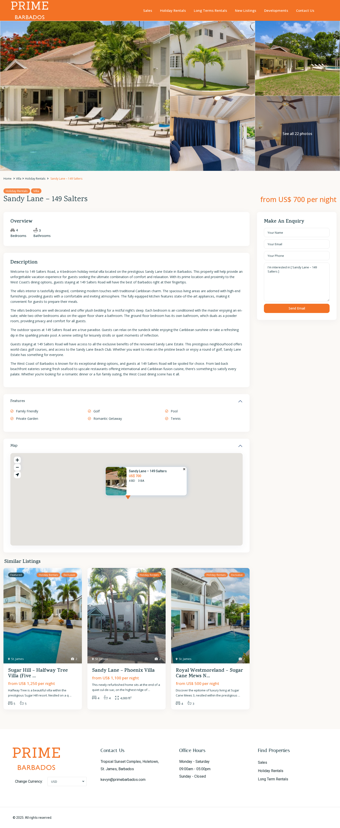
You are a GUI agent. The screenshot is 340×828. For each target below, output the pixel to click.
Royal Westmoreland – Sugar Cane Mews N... (209, 673)
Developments (276, 10)
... (70, 695)
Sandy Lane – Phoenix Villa (123, 671)
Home (7, 179)
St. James (17, 659)
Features (17, 401)
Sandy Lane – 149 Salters (148, 471)
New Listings (245, 10)
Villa (18, 179)
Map (14, 446)
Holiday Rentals (173, 10)
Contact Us (305, 10)
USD (54, 781)
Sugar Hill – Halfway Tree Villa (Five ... (38, 673)
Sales (147, 10)
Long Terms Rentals (210, 10)
